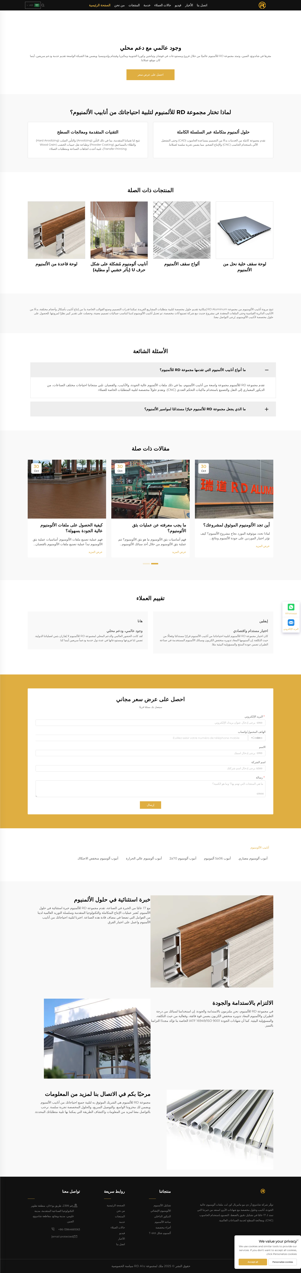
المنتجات (134, 5)
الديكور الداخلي (162, 1216)
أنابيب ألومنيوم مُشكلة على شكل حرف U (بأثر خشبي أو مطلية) (119, 266)
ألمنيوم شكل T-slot (160, 1233)
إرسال (150, 805)
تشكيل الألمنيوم (162, 1205)
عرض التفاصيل (244, 230)
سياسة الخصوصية (122, 1266)
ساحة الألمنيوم (163, 1222)
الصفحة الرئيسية (99, 5)
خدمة (147, 5)
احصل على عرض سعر (150, 74)
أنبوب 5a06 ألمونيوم (217, 858)
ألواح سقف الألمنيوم (182, 263)
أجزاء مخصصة (163, 1227)
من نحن (119, 5)
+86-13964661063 (68, 1229)
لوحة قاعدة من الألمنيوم (56, 263)
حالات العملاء (162, 5)
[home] (262, 5)
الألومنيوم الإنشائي (160, 1210)
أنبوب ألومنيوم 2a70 (182, 858)
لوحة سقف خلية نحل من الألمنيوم (244, 266)
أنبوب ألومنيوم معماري (253, 858)
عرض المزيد (263, 546)
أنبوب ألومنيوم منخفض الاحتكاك (98, 858)
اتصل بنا (202, 5)
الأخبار (189, 5)
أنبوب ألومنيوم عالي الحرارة (144, 858)
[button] (154, 563)
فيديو (178, 5)
